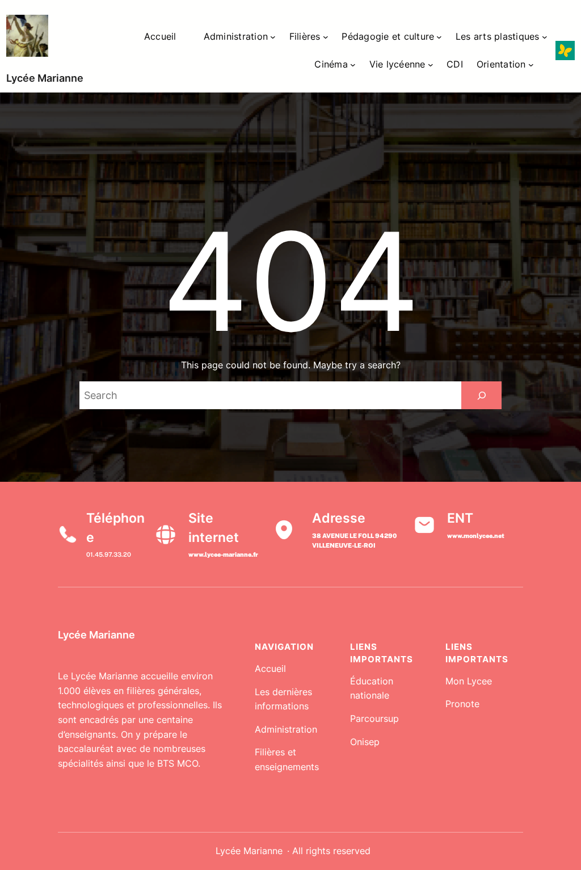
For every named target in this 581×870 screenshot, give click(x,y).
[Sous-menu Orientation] (531, 65)
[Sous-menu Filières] (326, 37)
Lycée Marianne (44, 78)
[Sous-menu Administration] (273, 37)
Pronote (462, 703)
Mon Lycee (468, 681)
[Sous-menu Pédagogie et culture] (439, 37)
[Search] (481, 395)
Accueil (270, 668)
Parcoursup (374, 718)
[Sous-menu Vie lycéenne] (430, 65)
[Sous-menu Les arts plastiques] (545, 37)
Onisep (365, 741)
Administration (286, 729)
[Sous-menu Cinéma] (353, 65)
